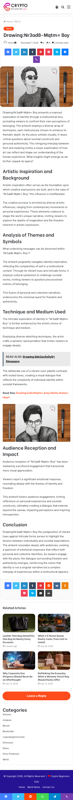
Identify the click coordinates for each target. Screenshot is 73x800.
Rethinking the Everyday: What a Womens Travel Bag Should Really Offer (53, 676)
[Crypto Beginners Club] (16, 6)
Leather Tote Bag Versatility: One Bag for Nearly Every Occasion (19, 639)
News (6, 748)
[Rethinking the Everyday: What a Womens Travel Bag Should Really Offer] (54, 660)
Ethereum (8, 742)
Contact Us (48, 787)
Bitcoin (6, 725)
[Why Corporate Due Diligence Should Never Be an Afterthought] (19, 660)
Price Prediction (11, 753)
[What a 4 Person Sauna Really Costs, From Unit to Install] (54, 623)
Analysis (7, 720)
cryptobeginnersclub (14, 737)
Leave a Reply (36, 696)
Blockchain (8, 731)
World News (33, 787)
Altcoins (7, 714)
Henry (11, 42)
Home (9, 21)
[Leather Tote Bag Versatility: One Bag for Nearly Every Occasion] (19, 623)
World (17, 21)
